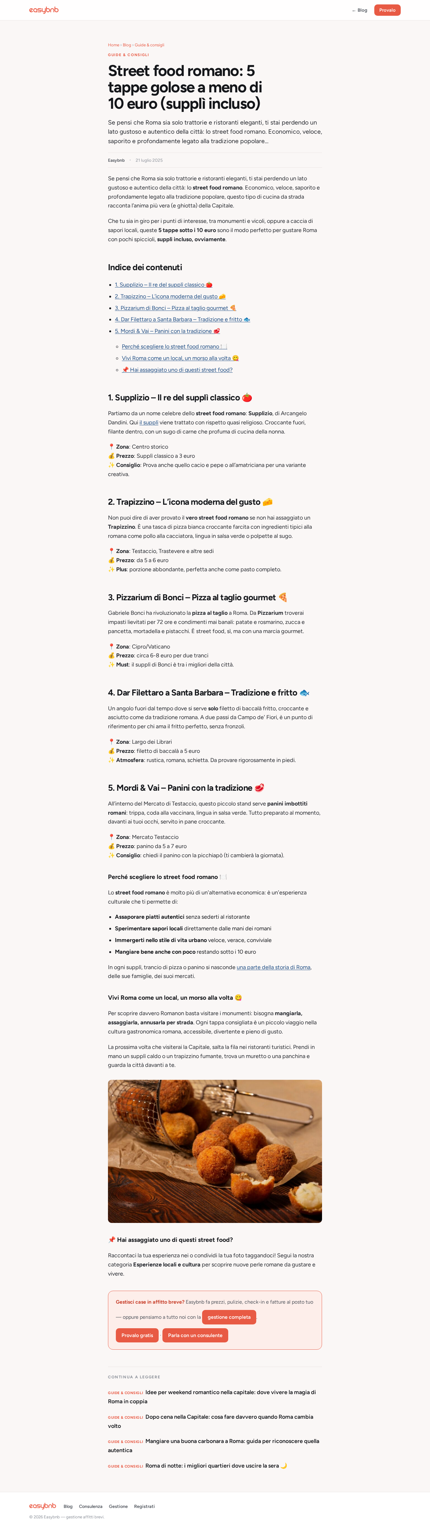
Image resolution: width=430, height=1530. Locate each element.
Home (113, 45)
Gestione (118, 1506)
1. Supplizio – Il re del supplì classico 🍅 (163, 284)
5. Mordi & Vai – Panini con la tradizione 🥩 (167, 331)
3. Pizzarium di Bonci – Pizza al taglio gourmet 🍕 (175, 308)
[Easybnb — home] (44, 10)
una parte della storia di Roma (273, 967)
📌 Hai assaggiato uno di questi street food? (177, 369)
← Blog (359, 10)
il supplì (148, 422)
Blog (127, 45)
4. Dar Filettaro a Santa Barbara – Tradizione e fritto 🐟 (182, 319)
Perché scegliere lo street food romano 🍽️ (174, 346)
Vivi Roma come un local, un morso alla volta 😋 (180, 358)
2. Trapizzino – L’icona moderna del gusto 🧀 (170, 296)
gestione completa (229, 1317)
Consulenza (91, 1506)
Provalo (387, 10)
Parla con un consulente (195, 1335)
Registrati (144, 1506)
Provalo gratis (137, 1335)
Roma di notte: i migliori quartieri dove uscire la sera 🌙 (197, 1465)
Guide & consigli (149, 45)
